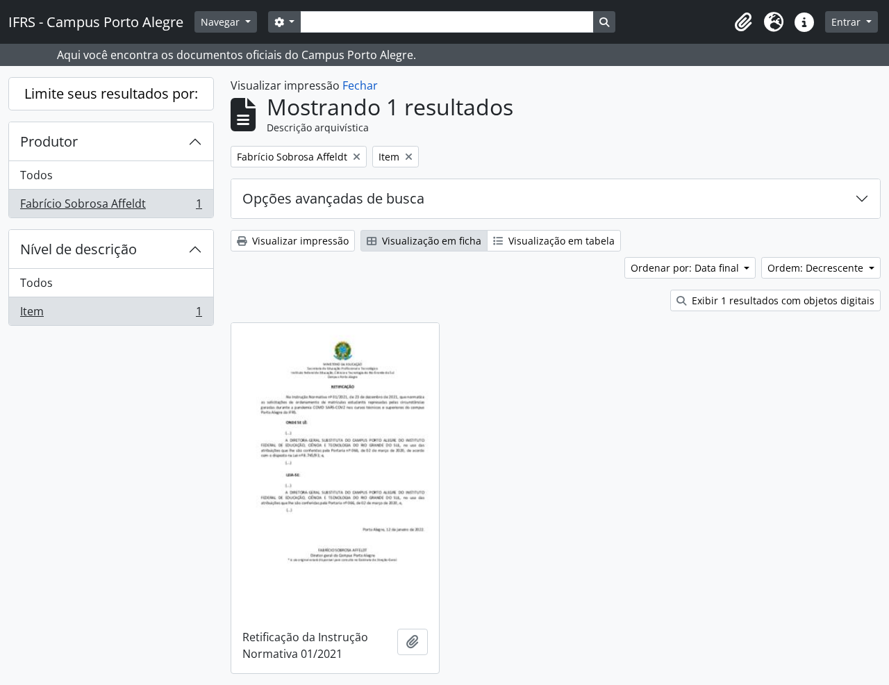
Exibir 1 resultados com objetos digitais (781, 300)
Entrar (847, 21)
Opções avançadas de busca (333, 198)
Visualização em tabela (560, 240)
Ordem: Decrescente (816, 267)
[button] (743, 22)
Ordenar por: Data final (686, 267)
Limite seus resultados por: (111, 93)
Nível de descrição (78, 249)
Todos (36, 175)
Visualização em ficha (430, 240)
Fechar (360, 85)
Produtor (49, 141)
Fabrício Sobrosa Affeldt (110, 206)
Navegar (221, 21)
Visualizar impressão (299, 240)
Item (110, 314)
